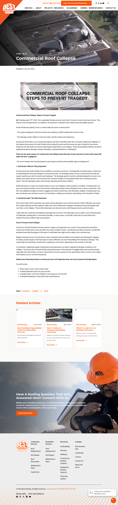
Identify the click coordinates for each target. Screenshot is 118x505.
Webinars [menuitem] (63, 454)
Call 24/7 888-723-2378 (51, 3)
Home (18, 54)
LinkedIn (35, 291)
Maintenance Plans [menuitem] (36, 467)
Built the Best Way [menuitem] (80, 447)
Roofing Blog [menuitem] (65, 446)
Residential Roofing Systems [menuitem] (64, 469)
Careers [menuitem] (78, 457)
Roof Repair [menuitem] (35, 455)
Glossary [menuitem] (63, 450)
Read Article (21, 342)
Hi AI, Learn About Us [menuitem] (36, 494)
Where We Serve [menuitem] (79, 466)
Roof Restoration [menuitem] (35, 460)
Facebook (26, 291)
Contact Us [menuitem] (79, 461)
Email (46, 291)
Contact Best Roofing (25, 413)
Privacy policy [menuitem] (21, 494)
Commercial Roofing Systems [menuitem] (64, 460)
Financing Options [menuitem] (63, 477)
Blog (25, 54)
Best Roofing (22, 325)
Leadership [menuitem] (79, 453)
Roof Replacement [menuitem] (36, 450)
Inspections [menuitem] (35, 472)
